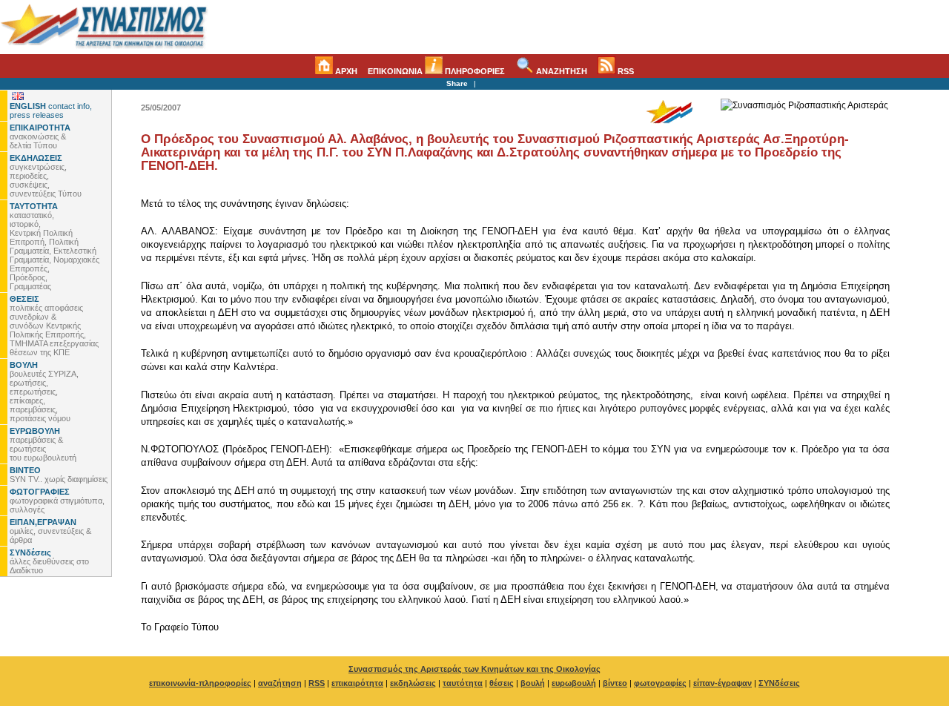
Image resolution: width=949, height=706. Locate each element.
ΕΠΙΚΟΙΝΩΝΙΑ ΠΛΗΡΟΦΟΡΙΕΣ (436, 71)
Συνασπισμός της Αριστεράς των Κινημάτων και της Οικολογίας (474, 668)
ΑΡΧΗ (345, 71)
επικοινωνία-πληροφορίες (200, 683)
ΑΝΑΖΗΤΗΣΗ (560, 71)
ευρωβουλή (574, 683)
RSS (624, 71)
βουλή (532, 683)
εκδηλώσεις (413, 683)
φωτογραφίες (660, 683)
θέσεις (501, 683)
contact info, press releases (51, 110)
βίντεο (615, 683)
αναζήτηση (280, 683)
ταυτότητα (463, 683)
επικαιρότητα (357, 683)
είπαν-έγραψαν (722, 683)
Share (457, 83)
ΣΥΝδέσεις (779, 683)
